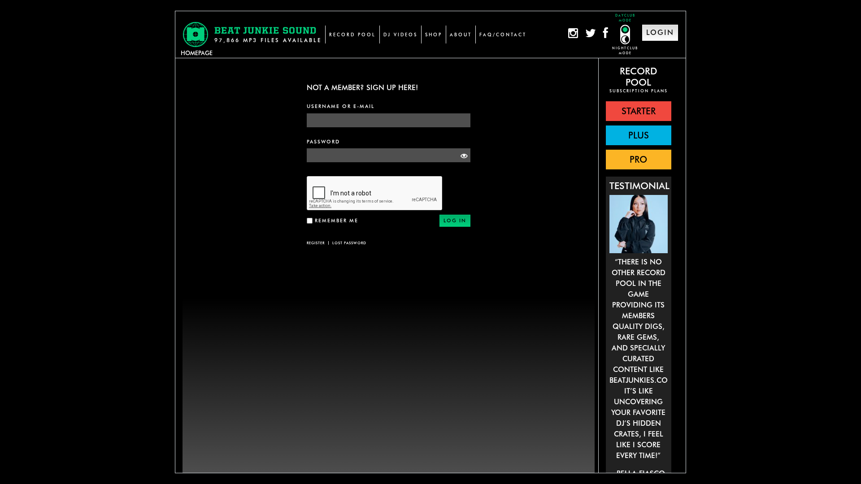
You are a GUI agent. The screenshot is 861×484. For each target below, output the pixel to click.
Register (316, 243)
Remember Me (336, 220)
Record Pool (352, 34)
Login (660, 32)
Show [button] (461, 155)
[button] (638, 111)
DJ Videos (400, 34)
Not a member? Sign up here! (362, 87)
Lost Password (349, 243)
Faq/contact (502, 34)
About (461, 34)
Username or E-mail (340, 106)
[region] (638, 266)
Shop (433, 34)
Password (323, 141)
